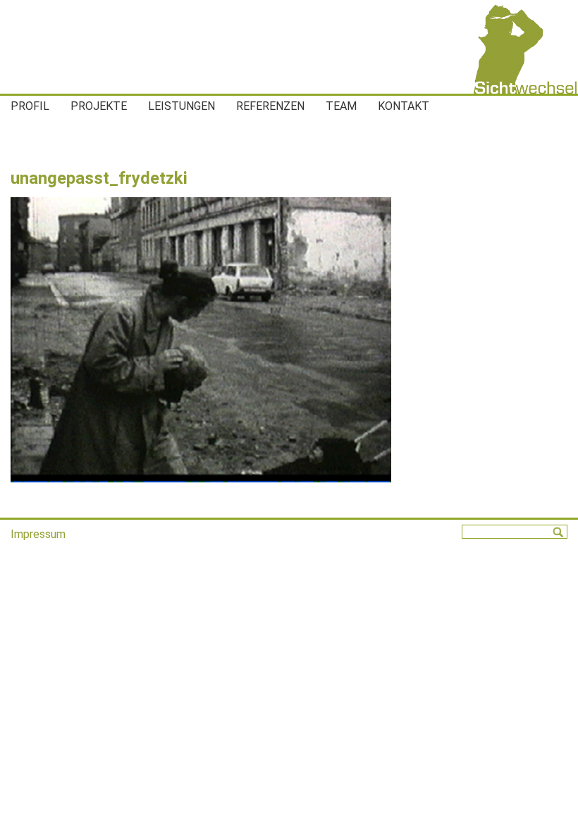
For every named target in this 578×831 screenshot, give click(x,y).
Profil (30, 106)
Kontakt (403, 106)
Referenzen (270, 106)
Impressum (38, 534)
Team (341, 106)
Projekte (98, 106)
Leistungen (181, 106)
